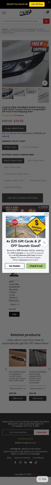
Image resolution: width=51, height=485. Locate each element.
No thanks (14, 265)
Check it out (36, 265)
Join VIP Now (37, 4)
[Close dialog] (46, 215)
